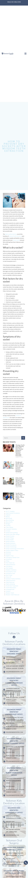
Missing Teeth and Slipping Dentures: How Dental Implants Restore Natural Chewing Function (20, 450)
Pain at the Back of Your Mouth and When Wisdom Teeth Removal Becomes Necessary (20, 482)
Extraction (9, 559)
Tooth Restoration (11, 587)
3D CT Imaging (10, 511)
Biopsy (8, 516)
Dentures (8, 554)
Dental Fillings (10, 538)
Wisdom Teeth (10, 593)
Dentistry (8, 552)
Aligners (8, 515)
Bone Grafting (10, 520)
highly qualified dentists (11, 234)
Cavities (8, 525)
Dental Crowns (10, 536)
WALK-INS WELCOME (14, 2)
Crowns (8, 531)
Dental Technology (11, 547)
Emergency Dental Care (12, 557)
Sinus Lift (8, 577)
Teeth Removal (10, 582)
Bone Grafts (9, 522)
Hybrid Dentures (10, 564)
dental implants (10, 541)
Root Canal (9, 575)
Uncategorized (10, 589)
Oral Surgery (9, 568)
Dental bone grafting (12, 532)
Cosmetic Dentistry (11, 529)
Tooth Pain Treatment (12, 586)
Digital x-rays (10, 555)
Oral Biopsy (9, 566)
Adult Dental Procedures (13, 513)
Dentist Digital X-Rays (12, 550)
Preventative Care (11, 571)
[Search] (23, 438)
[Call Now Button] (26, 863)
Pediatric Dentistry (11, 570)
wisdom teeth (16, 240)
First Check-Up (10, 563)
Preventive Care (10, 573)
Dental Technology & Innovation (15, 548)
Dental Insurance (10, 543)
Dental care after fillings (12, 534)
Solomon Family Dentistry (15, 236)
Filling (7, 561)
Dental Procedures (11, 545)
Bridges (8, 523)
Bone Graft (9, 518)
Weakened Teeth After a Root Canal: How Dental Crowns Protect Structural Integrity (20, 466)
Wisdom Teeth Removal (12, 594)
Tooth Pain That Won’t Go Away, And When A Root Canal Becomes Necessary (20, 497)
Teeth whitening (10, 584)
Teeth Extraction (10, 580)
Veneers (8, 591)
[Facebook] (14, 637)
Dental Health (10, 539)
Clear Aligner (9, 527)
